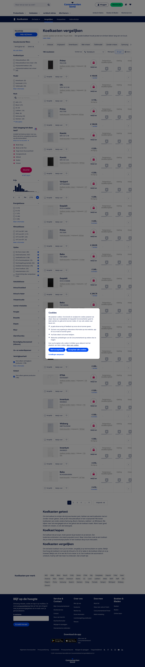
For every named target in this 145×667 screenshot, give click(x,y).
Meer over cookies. (73, 345)
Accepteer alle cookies (77, 350)
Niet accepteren (57, 350)
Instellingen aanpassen (56, 354)
